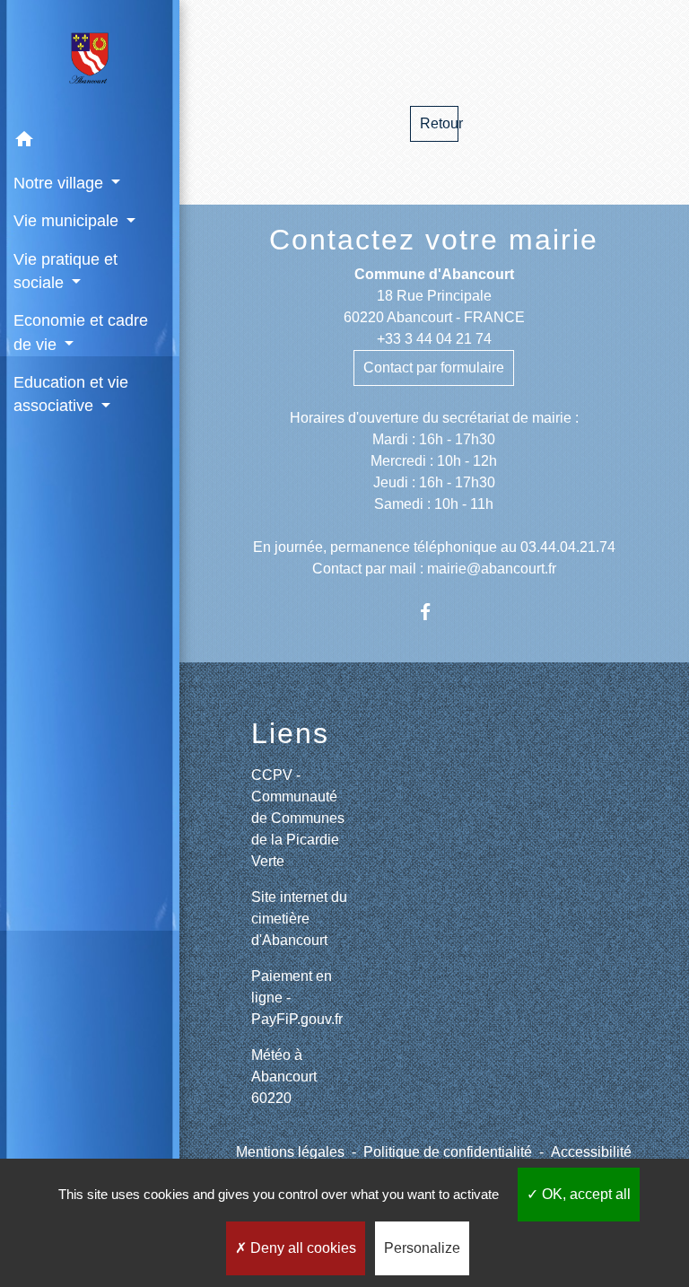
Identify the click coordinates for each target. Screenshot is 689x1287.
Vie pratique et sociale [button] (65, 271)
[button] (89, 142)
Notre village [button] (60, 183)
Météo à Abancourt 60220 (284, 1076)
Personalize (422, 1248)
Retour (439, 123)
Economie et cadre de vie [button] (80, 332)
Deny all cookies (301, 1248)
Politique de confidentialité (447, 1152)
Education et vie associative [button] (70, 394)
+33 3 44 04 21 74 (434, 338)
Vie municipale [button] (68, 221)
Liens (290, 733)
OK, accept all (584, 1194)
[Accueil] (89, 61)
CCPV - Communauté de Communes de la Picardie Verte (297, 818)
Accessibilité (591, 1152)
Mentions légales (290, 1152)
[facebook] (434, 612)
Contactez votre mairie (433, 239)
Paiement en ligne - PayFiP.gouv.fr (297, 997)
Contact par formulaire (433, 367)
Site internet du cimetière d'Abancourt (299, 918)
